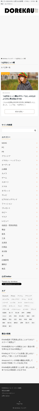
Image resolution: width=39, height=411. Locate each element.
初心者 (17, 312)
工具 (3, 238)
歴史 (10, 319)
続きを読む (19, 111)
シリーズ (5, 302)
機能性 (4, 319)
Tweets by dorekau (9, 281)
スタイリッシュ (28, 302)
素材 (3, 323)
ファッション (5, 73)
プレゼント (6, 208)
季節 (3, 230)
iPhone (13, 296)
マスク (4, 217)
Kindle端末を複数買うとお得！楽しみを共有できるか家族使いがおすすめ (18, 368)
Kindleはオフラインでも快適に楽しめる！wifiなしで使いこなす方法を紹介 (18, 354)
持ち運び (21, 316)
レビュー (5, 221)
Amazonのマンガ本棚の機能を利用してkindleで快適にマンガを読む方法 (17, 361)
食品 (3, 269)
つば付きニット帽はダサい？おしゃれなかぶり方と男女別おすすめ (19, 97)
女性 (10, 316)
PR (3, 152)
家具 (3, 234)
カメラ (4, 173)
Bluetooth (5, 296)
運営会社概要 (6, 390)
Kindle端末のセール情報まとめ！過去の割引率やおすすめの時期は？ (18, 347)
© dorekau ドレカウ (19, 408)
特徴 (25, 319)
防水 (33, 323)
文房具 (4, 243)
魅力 (10, 326)
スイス (20, 302)
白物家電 (5, 260)
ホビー (4, 212)
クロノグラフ (15, 299)
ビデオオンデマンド (9, 199)
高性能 (4, 326)
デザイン (26, 306)
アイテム (20, 296)
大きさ (4, 316)
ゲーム (4, 178)
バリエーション (16, 309)
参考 (23, 312)
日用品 (4, 247)
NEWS (4, 143)
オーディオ (6, 165)
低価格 (4, 312)
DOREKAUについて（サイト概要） (12, 388)
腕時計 (4, 264)
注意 (15, 319)
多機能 (29, 312)
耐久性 (9, 323)
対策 (15, 316)
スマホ (4, 186)
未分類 (4, 251)
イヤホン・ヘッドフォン (11, 160)
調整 (21, 323)
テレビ (4, 195)
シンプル (12, 302)
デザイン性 (5, 309)
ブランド (33, 309)
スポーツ (5, 182)
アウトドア (6, 156)
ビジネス (25, 309)
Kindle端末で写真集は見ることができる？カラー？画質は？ (18, 340)
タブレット (6, 191)
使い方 (11, 312)
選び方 (27, 323)
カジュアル (5, 299)
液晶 (20, 319)
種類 (30, 319)
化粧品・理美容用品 (9, 225)
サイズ (30, 299)
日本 (33, 316)
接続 (28, 316)
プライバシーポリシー (8, 393)
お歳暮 (4, 169)
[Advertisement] (19, 36)
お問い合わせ (6, 396)
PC (3, 147)
